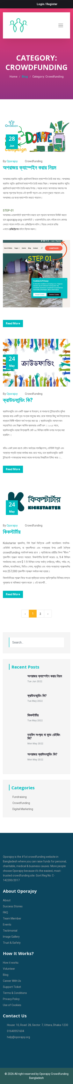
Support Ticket (12, 986)
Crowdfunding (33, 161)
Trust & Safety (12, 942)
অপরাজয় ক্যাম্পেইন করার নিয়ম (29, 167)
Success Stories (13, 906)
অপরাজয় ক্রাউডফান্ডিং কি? (42, 754)
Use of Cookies (12, 1005)
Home (13, 76)
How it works (10, 962)
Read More (13, 323)
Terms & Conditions (15, 992)
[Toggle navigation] (60, 25)
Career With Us (12, 980)
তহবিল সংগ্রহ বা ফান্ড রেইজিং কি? (43, 736)
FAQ (5, 912)
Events (7, 924)
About (7, 900)
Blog (25, 76)
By (10, 161)
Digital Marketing (22, 809)
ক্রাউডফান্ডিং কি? (18, 400)
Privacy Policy (11, 999)
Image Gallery (11, 936)
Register (51, 4)
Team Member (12, 918)
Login (40, 4)
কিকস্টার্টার (11, 531)
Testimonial (10, 930)
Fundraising (19, 796)
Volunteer (9, 968)
